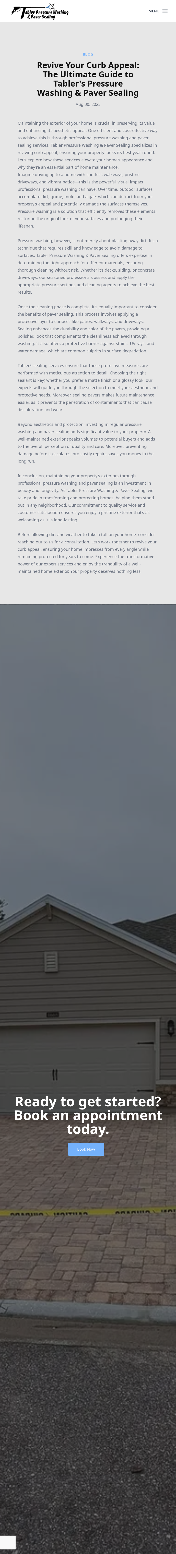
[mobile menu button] (165, 11)
